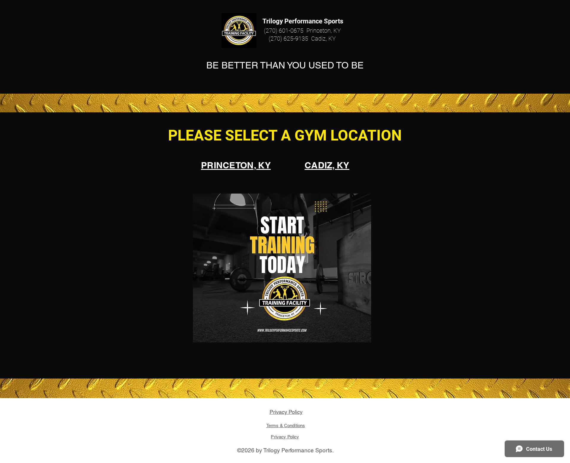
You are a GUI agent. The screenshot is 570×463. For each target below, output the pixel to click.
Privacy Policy (286, 412)
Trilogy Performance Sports (302, 21)
